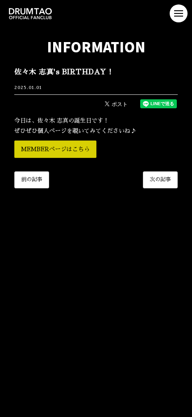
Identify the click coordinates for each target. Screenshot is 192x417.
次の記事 (160, 179)
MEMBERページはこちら (55, 149)
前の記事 (31, 179)
